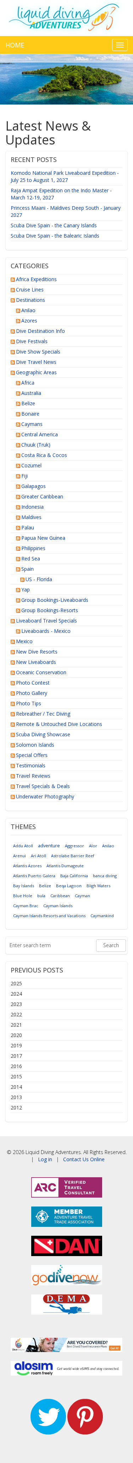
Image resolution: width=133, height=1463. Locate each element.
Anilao (28, 310)
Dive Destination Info (40, 330)
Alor (93, 845)
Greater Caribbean (42, 496)
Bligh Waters (98, 885)
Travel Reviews (33, 775)
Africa (27, 382)
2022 (16, 1014)
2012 (16, 1107)
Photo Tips (28, 703)
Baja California (74, 875)
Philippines (33, 548)
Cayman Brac (25, 905)
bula (41, 895)
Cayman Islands (57, 905)
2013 (16, 1097)
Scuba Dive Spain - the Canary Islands (54, 225)
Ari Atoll (38, 855)
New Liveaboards (36, 662)
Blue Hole (22, 895)
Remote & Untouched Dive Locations (59, 724)
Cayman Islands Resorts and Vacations (49, 915)
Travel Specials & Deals (43, 786)
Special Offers (32, 755)
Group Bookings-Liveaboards (54, 599)
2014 (16, 1086)
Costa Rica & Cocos (44, 455)
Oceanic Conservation (41, 672)
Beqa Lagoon (69, 885)
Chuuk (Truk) (35, 444)
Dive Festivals (32, 341)
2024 (16, 993)
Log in (45, 1159)
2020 (16, 1035)
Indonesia (32, 506)
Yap (25, 589)
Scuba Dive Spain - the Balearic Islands (55, 235)
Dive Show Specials (38, 351)
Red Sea (30, 558)
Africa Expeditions (36, 279)
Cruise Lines (30, 289)
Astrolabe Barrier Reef (72, 855)
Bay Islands (23, 885)
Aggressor (74, 845)
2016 (16, 1066)
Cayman (82, 895)
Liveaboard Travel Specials (46, 620)
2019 (16, 1045)
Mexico (24, 641)
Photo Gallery (31, 693)
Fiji (24, 475)
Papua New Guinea (43, 537)
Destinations (30, 299)
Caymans (32, 424)
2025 (16, 983)
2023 (16, 1004)
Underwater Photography (45, 796)
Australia (31, 393)
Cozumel (31, 465)
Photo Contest (33, 682)
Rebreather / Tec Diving (43, 713)
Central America (39, 434)
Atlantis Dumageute (65, 865)
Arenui (19, 855)
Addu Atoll (23, 845)
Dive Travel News (36, 362)
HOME (14, 45)
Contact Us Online (84, 1159)
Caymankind (102, 915)
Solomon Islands (35, 744)
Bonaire (30, 413)
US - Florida (39, 579)
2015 (16, 1076)
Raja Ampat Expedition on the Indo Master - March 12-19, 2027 (61, 194)
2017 (16, 1055)
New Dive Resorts (36, 651)
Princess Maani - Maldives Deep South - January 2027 (66, 211)
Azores (29, 320)
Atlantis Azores (27, 865)
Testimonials (30, 765)
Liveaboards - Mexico (46, 631)
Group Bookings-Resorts (49, 610)
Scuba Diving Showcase (43, 734)
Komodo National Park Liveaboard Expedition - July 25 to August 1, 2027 (65, 176)
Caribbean (60, 895)
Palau (27, 527)
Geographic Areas (36, 372)
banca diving (105, 875)
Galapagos (33, 486)
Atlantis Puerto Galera (34, 875)
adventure (49, 846)
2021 (16, 1024)
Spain (27, 568)
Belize (28, 403)
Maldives (31, 517)
